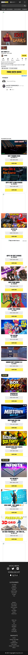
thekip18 (15, 184)
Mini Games (14, 604)
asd (15, 230)
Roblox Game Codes (14, 646)
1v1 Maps (14, 584)
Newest (14, 602)
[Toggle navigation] (25, 2)
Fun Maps (14, 610)
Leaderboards (14, 642)
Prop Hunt (14, 592)
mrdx (15, 422)
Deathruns (10, 9)
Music (14, 609)
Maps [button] (13, 2)
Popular (14, 641)
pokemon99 (15, 395)
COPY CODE (14, 163)
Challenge (14, 630)
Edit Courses (18, 9)
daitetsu (15, 533)
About (14, 647)
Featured (14, 625)
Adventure (14, 613)
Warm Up (14, 620)
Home (4, 9)
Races (14, 621)
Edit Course (14, 68)
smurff (15, 506)
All (14, 623)
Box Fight (5, 68)
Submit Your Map (14, 639)
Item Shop (14, 644)
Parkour (25, 9)
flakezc (15, 480)
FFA (14, 596)
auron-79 (14, 157)
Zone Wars (14, 605)
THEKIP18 (15, 284)
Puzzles (14, 589)
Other (14, 628)
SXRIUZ (15, 363)
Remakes (14, 626)
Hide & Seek (14, 591)
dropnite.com (19, 653)
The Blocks (14, 631)
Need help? (24, 76)
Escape (14, 594)
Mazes (14, 612)
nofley (15, 448)
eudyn (5, 55)
